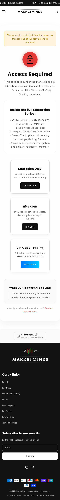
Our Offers (6, 388)
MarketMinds (20, 491)
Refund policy (33, 491)
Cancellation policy (47, 496)
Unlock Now (30, 185)
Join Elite (29, 226)
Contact (5, 399)
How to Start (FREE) (11, 393)
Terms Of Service (9, 423)
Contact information (31, 496)
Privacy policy (46, 491)
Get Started (30, 264)
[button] (3, 12)
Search (5, 382)
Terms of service (15, 496)
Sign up (30, 456)
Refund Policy (8, 417)
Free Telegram (8, 405)
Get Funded (7, 411)
